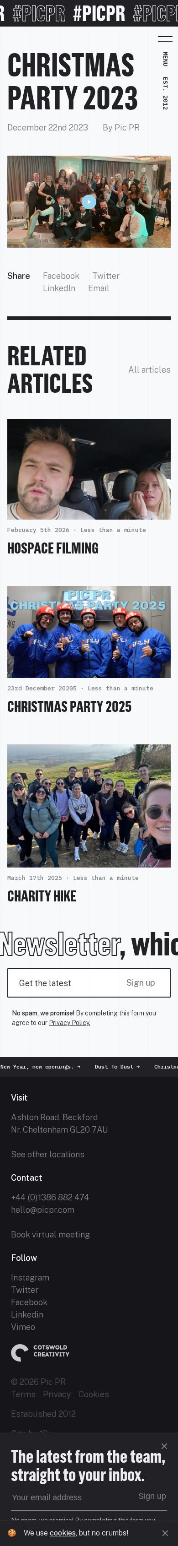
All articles (149, 369)
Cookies (94, 1394)
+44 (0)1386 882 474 (50, 1197)
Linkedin (27, 1314)
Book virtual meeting (50, 1234)
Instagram (30, 1277)
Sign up (140, 982)
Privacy (57, 1394)
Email (99, 288)
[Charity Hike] (89, 861)
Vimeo (23, 1327)
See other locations (47, 1154)
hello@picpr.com (42, 1210)
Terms (23, 1394)
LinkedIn (59, 288)
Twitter (106, 276)
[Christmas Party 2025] (89, 672)
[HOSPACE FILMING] (89, 513)
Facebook (61, 276)
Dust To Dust (108, 1066)
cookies (63, 1533)
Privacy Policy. (69, 1022)
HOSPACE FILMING (53, 548)
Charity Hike (41, 896)
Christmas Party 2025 (69, 706)
